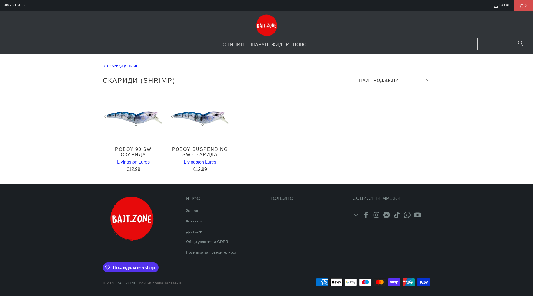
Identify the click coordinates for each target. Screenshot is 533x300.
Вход (504, 5)
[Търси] (520, 44)
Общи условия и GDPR (207, 241)
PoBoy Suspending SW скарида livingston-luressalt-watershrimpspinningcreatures (199, 118)
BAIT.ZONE (127, 283)
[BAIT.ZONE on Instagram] (376, 214)
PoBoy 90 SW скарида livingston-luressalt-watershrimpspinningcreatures (133, 118)
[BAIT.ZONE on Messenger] (386, 214)
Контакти (194, 221)
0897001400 (14, 5)
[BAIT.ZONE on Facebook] (366, 214)
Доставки (194, 231)
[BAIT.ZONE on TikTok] (397, 214)
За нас (192, 210)
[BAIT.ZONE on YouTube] (417, 214)
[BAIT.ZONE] (267, 26)
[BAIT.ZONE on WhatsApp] (407, 214)
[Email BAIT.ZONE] (356, 214)
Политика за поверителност (211, 252)
